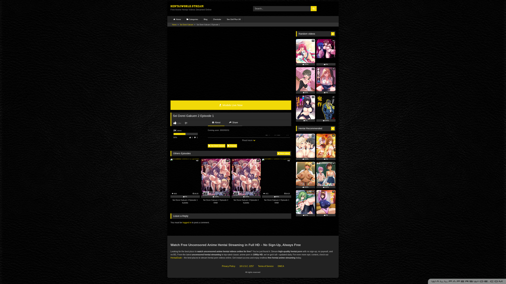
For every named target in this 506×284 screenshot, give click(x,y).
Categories (193, 19)
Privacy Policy (228, 266)
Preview (233, 146)
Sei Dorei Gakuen (186, 25)
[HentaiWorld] (187, 6)
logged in (187, 222)
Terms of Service (266, 266)
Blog (205, 19)
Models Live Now (232, 105)
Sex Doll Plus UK (234, 19)
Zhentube (217, 19)
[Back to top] (498, 276)
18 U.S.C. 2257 (246, 266)
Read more (247, 140)
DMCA (281, 266)
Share (235, 122)
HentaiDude (176, 258)
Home (178, 19)
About (217, 122)
